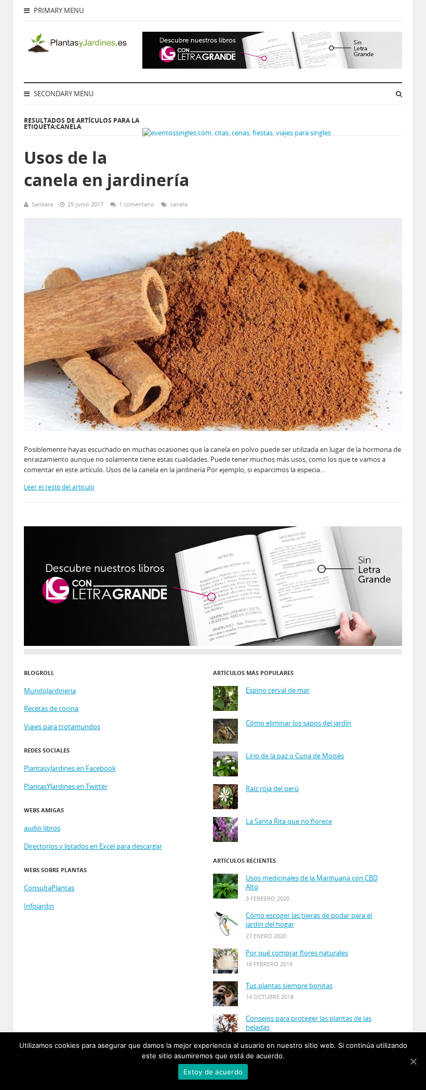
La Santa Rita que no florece (289, 821)
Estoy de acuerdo (213, 1072)
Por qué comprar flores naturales (297, 953)
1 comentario (136, 204)
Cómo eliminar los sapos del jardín (298, 723)
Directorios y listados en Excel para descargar (93, 846)
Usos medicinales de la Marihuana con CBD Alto (312, 883)
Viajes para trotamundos (62, 726)
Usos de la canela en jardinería (106, 168)
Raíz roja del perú (272, 788)
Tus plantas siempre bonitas (289, 985)
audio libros (42, 828)
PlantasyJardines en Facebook (70, 768)
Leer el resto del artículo (59, 487)
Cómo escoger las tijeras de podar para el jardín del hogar (309, 920)
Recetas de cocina (51, 708)
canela (179, 204)
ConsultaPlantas (49, 887)
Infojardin (39, 906)
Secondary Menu (63, 93)
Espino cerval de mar (278, 690)
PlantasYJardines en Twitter (66, 786)
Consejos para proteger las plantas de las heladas (308, 1023)
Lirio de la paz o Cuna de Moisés (295, 755)
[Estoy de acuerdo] (413, 1061)
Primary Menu (58, 10)
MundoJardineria (50, 690)
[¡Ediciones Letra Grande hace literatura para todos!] (272, 66)
